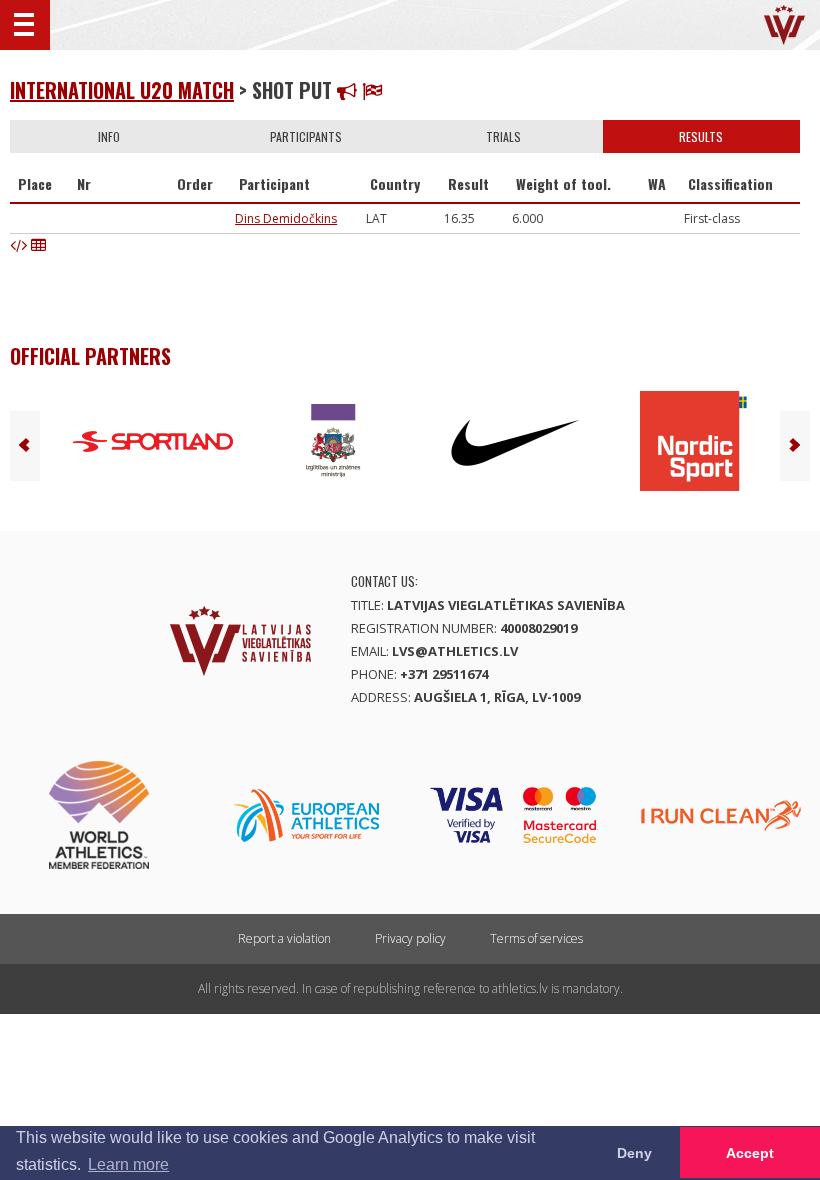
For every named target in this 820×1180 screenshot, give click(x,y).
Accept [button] (750, 1153)
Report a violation (284, 938)
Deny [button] (634, 1153)
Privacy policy (410, 938)
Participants (306, 136)
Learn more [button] (128, 1164)
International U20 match (122, 90)
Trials (503, 136)
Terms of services (536, 938)
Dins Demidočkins (286, 218)
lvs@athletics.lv (455, 651)
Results (701, 136)
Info (109, 136)
